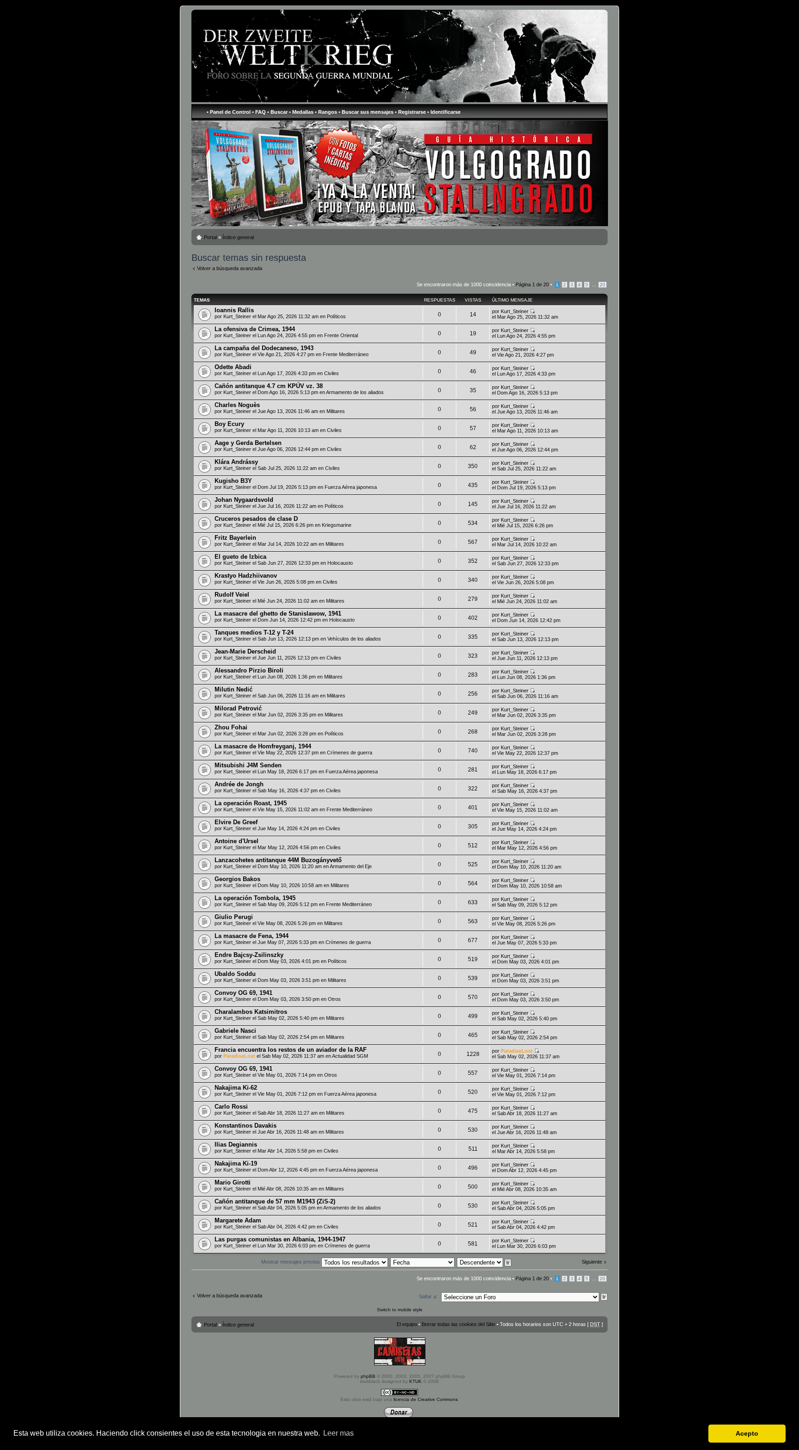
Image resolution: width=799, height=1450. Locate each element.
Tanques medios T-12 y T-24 (254, 632)
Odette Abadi (233, 367)
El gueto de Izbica (240, 556)
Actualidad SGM (350, 1056)
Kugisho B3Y (233, 480)
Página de (532, 284)
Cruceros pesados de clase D (256, 518)
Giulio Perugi (234, 916)
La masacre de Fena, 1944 (252, 935)
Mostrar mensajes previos (291, 1262)
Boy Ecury (229, 423)
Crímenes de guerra (349, 752)
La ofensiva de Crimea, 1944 (255, 329)
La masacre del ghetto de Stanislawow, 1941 (278, 613)
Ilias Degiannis (236, 1144)
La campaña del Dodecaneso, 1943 (264, 348)
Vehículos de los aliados (354, 639)
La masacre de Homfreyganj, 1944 (263, 746)
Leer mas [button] (338, 1433)
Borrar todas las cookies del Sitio (458, 1324)
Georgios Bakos (237, 879)
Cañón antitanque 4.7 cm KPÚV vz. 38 (269, 386)
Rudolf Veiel (232, 594)
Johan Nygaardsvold (244, 499)
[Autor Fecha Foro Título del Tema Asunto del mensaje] (422, 1262)
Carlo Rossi (231, 1106)
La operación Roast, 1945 (251, 803)
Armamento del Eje (351, 866)
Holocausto (340, 563)
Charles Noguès (237, 404)
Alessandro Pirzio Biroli (249, 670)
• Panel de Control (229, 112)
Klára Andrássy (236, 461)
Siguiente (592, 1262)
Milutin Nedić (233, 689)
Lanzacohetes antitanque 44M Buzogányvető (278, 860)
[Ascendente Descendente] (484, 1262)
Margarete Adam (238, 1220)
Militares (335, 411)
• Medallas (301, 112)
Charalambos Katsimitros (251, 1011)
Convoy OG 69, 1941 (243, 992)
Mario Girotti (233, 1182)
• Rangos (326, 112)
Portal (210, 237)
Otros (334, 999)
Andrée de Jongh (239, 784)
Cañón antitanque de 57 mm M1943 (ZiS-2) (275, 1201)
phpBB (368, 1376)
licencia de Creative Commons (425, 1399)
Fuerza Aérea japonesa (351, 487)
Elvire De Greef (236, 822)
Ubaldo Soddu (235, 973)
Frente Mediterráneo (346, 354)
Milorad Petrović (238, 708)
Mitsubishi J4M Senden (248, 765)
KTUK (415, 1381)
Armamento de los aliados (355, 392)
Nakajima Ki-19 (236, 1163)
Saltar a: (428, 1296)
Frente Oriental (341, 335)
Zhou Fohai (231, 727)
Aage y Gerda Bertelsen (248, 442)
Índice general (238, 237)
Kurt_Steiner (237, 316)
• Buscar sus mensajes (365, 112)
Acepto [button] (747, 1433)
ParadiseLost (239, 1056)
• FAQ (259, 112)
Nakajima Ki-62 (236, 1087)
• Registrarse (410, 112)
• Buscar (277, 112)
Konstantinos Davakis (246, 1125)
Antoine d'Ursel (236, 841)
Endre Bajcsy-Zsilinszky (249, 954)
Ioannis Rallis (234, 310)
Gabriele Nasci (235, 1030)
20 (602, 284)
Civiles (331, 373)
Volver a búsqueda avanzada (229, 268)
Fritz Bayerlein (235, 537)
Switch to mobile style (400, 1309)
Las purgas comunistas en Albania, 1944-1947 (280, 1239)
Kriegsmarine (336, 525)
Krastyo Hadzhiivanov (246, 575)
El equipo (407, 1324)
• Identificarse (444, 112)
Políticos (336, 316)
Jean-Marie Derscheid (245, 651)
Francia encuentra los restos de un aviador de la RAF (291, 1049)
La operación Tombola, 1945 (255, 898)
